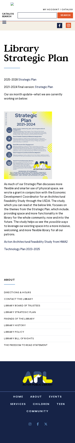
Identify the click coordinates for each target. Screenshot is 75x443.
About (36, 397)
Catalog (67, 10)
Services (18, 404)
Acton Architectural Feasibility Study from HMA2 (36, 242)
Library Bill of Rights (19, 338)
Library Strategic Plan (20, 312)
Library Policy (14, 332)
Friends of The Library (19, 319)
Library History (15, 325)
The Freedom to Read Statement (26, 345)
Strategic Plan (27, 79)
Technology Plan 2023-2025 (22, 249)
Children (41, 404)
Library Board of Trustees (22, 306)
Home (18, 397)
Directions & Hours (17, 292)
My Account (51, 10)
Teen (61, 404)
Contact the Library (18, 299)
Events (55, 397)
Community (37, 411)
